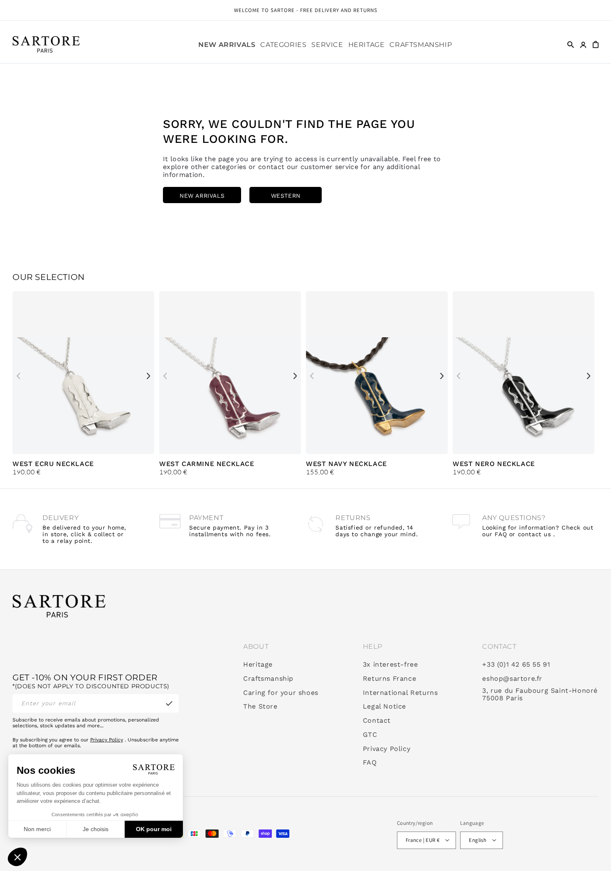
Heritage (258, 664)
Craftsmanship (268, 678)
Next (148, 376)
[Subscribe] (169, 703)
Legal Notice (384, 707)
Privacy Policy (106, 740)
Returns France (389, 678)
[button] (283, 45)
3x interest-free (390, 664)
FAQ (370, 763)
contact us (534, 534)
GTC (370, 735)
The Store (260, 707)
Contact (377, 720)
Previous (18, 376)
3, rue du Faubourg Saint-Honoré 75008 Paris (540, 694)
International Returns (400, 693)
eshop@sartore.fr (512, 678)
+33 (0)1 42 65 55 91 (516, 664)
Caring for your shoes (280, 693)
